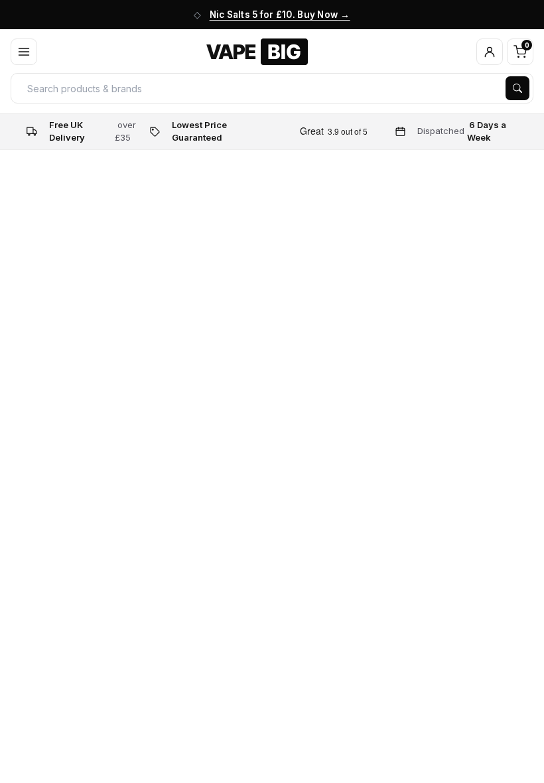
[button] (489, 51)
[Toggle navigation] (24, 51)
